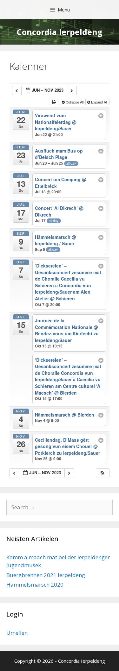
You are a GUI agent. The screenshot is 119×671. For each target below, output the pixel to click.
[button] (102, 473)
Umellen (17, 632)
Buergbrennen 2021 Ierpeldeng (45, 575)
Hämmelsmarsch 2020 (34, 584)
